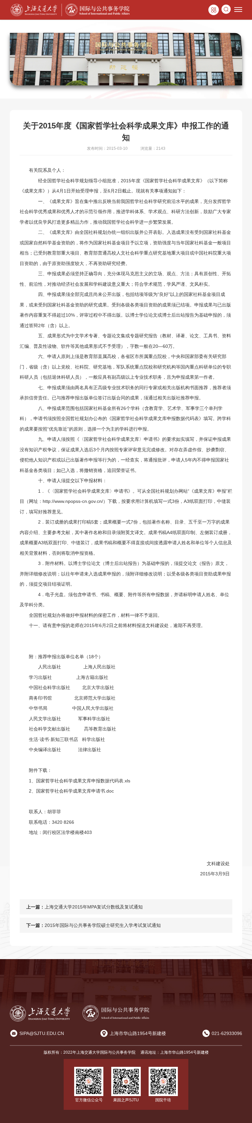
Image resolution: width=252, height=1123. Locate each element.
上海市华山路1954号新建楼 (138, 1033)
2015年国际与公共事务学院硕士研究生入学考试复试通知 (103, 925)
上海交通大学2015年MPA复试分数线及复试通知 (94, 907)
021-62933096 (227, 1033)
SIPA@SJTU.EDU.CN (41, 1033)
